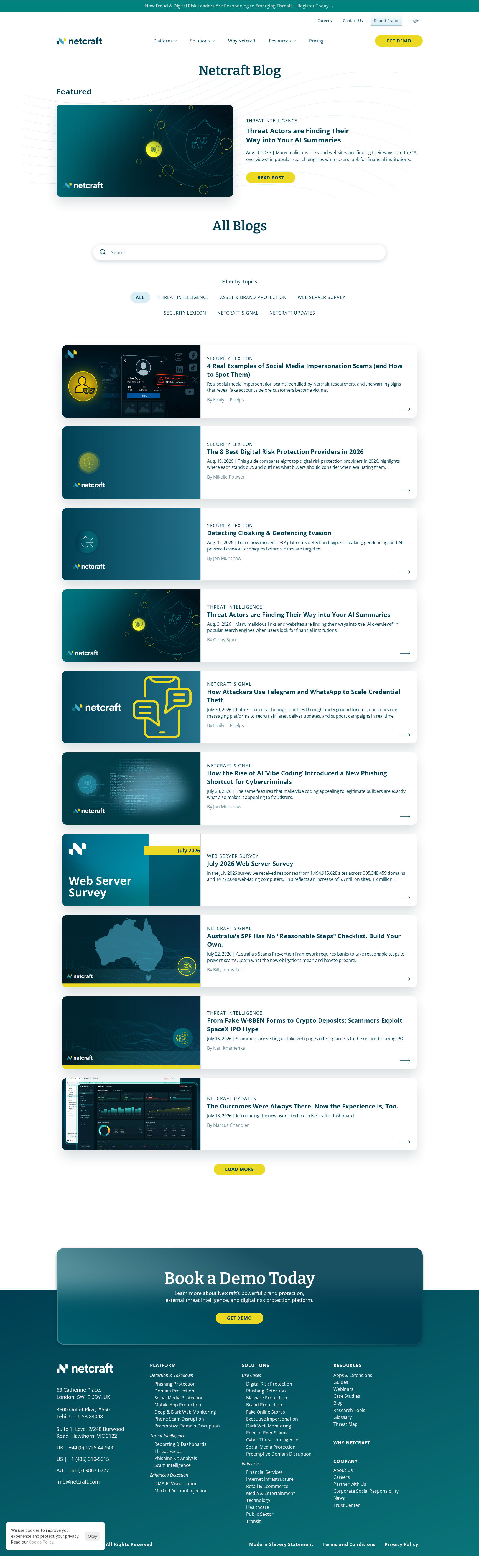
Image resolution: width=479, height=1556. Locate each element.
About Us (343, 1470)
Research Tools (349, 1410)
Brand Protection (264, 1405)
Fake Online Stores (265, 1412)
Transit (253, 1521)
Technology (258, 1500)
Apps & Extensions (352, 1375)
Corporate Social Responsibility (366, 1491)
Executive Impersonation (272, 1419)
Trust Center (346, 1505)
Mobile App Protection (177, 1405)
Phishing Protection (175, 1384)
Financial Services (264, 1472)
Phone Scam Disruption (179, 1419)
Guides (340, 1382)
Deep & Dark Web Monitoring (185, 1412)
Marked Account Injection (181, 1491)
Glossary (342, 1417)
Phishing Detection (266, 1391)
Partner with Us (349, 1484)
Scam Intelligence (172, 1465)
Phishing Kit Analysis (175, 1458)
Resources (347, 1365)
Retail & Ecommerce (267, 1486)
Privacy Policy (401, 1544)
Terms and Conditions (349, 1544)
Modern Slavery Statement (281, 1544)
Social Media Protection (179, 1398)
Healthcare (257, 1507)
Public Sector (260, 1514)
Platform (163, 1365)
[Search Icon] (239, 252)
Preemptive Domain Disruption (187, 1426)
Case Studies (346, 1396)
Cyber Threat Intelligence (272, 1440)
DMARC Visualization (176, 1483)
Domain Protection (174, 1391)
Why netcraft (351, 1443)
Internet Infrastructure (270, 1479)
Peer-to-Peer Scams (266, 1433)
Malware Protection (266, 1398)
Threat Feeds (168, 1451)
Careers (341, 1477)
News (339, 1498)
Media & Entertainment (270, 1493)
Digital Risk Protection (269, 1384)
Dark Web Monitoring (268, 1426)
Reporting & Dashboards (180, 1444)
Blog (338, 1403)
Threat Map (345, 1424)
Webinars (343, 1389)
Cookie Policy (41, 1542)
